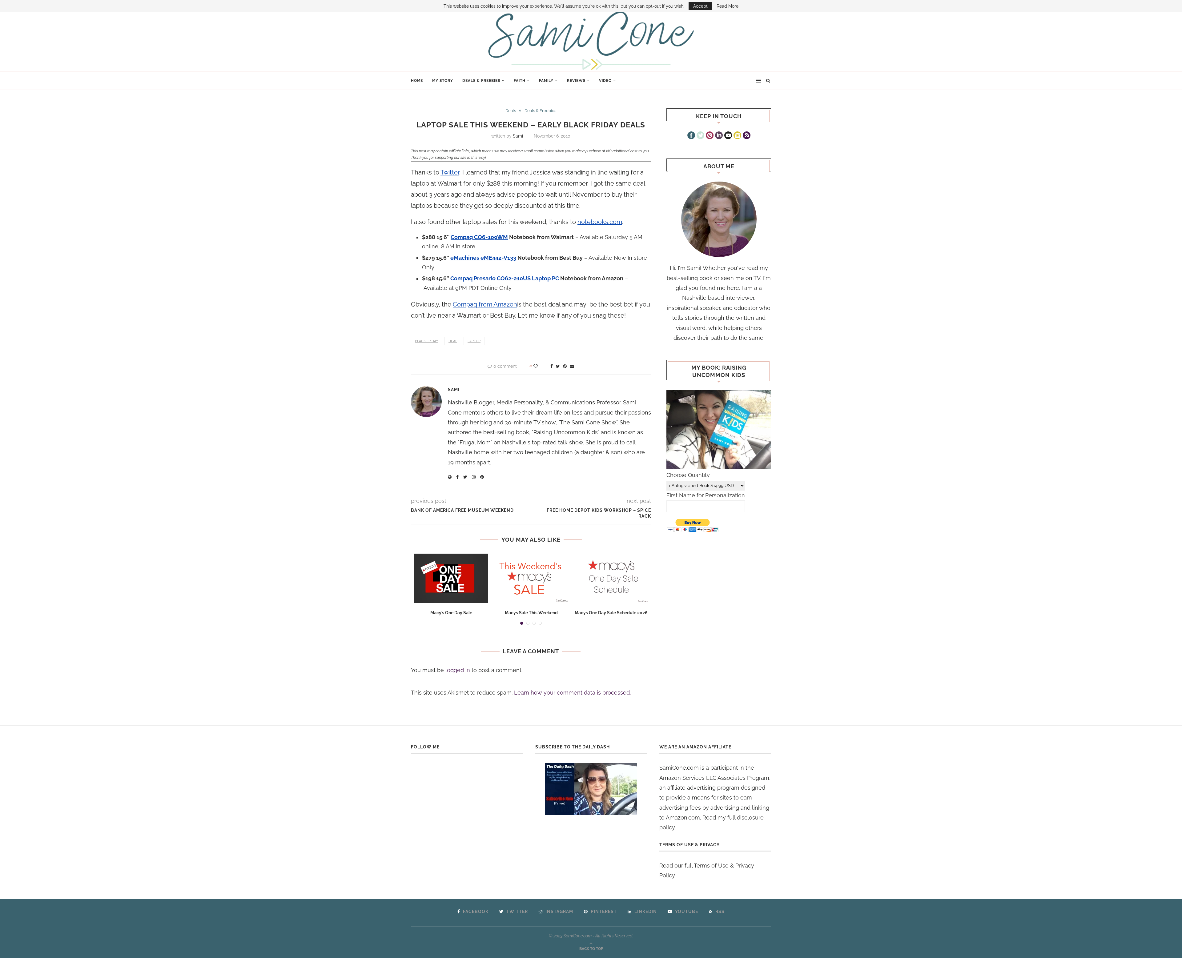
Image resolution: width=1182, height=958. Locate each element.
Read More (727, 6)
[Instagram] (737, 136)
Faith (519, 80)
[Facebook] (691, 136)
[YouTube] (728, 136)
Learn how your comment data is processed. (572, 692)
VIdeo (605, 80)
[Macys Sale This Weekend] (531, 578)
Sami (518, 136)
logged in (457, 670)
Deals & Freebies (481, 80)
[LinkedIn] (719, 136)
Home (417, 80)
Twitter (449, 172)
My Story (442, 80)
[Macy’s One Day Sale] (451, 578)
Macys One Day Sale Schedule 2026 (611, 612)
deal (452, 341)
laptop (474, 341)
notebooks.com (599, 222)
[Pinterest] (710, 136)
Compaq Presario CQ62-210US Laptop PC (504, 278)
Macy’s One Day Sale (451, 612)
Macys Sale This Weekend (531, 612)
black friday (426, 341)
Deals (510, 110)
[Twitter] (700, 136)
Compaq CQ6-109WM (479, 237)
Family (546, 80)
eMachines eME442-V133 (483, 258)
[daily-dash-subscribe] (591, 789)
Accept (700, 6)
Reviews (576, 80)
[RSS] (746, 136)
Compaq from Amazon (485, 304)
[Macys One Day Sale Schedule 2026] (611, 578)
